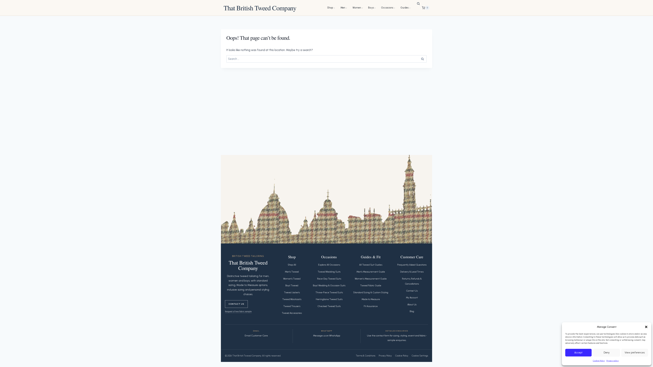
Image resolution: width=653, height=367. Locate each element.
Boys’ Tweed (291, 285)
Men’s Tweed (292, 271)
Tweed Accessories (292, 313)
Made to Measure (371, 299)
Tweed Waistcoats (291, 299)
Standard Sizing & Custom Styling (370, 292)
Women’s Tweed (291, 278)
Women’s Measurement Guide (371, 278)
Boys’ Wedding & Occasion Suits (329, 285)
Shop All (292, 264)
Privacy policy (612, 361)
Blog (412, 311)
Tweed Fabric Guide (370, 285)
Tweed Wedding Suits (329, 271)
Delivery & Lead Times (411, 271)
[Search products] (418, 3)
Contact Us (236, 304)
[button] (646, 327)
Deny (607, 352)
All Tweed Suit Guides (370, 264)
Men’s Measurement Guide (370, 271)
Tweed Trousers (291, 306)
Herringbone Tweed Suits (329, 299)
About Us (412, 304)
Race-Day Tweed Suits (329, 278)
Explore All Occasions (329, 264)
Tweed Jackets (292, 292)
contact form (382, 335)
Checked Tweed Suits (329, 306)
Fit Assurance (371, 306)
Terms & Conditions (365, 355)
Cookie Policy (599, 361)
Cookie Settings (420, 355)
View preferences (635, 352)
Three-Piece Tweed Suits (329, 292)
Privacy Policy (385, 355)
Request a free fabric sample (238, 311)
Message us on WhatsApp (326, 335)
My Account (412, 297)
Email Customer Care (256, 335)
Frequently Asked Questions (412, 264)
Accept (578, 352)
